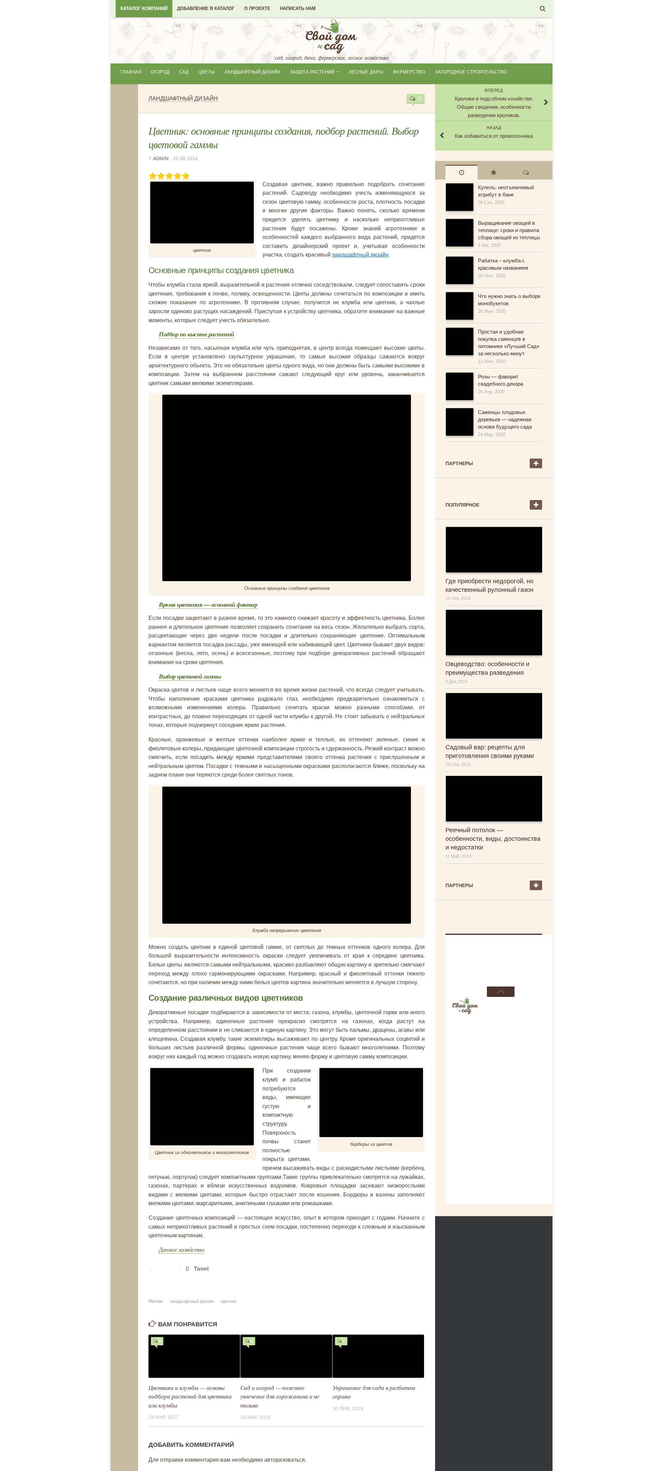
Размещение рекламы (482, 960)
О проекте (257, 8)
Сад (184, 72)
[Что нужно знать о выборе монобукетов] (459, 306)
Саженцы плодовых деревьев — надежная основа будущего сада (505, 419)
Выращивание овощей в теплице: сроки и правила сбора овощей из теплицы (509, 230)
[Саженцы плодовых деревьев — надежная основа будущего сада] (459, 422)
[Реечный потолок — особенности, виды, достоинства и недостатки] (493, 799)
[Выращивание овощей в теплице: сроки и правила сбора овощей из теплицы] (459, 233)
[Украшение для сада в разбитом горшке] (378, 1356)
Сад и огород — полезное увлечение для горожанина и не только (279, 1396)
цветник (228, 1301)
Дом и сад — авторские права (493, 978)
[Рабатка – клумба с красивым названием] (459, 270)
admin (161, 158)
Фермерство (409, 72)
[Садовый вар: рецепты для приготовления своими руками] (493, 716)
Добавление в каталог (205, 8)
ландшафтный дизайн (360, 255)
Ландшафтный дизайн (252, 72)
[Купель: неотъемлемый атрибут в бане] (459, 197)
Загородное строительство (471, 72)
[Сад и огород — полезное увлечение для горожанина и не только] (286, 1356)
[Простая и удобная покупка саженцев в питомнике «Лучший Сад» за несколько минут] (459, 341)
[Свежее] (461, 172)
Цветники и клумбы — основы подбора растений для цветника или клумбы (190, 1396)
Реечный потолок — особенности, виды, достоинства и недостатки (492, 839)
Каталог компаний (144, 8)
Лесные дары (366, 72)
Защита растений (312, 72)
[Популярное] (494, 172)
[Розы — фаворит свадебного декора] (459, 386)
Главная (131, 72)
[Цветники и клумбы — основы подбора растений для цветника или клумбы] (194, 1356)
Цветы (206, 72)
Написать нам (298, 8)
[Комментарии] (526, 172)
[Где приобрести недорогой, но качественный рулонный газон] (493, 550)
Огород (160, 72)
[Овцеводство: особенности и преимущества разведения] (493, 632)
